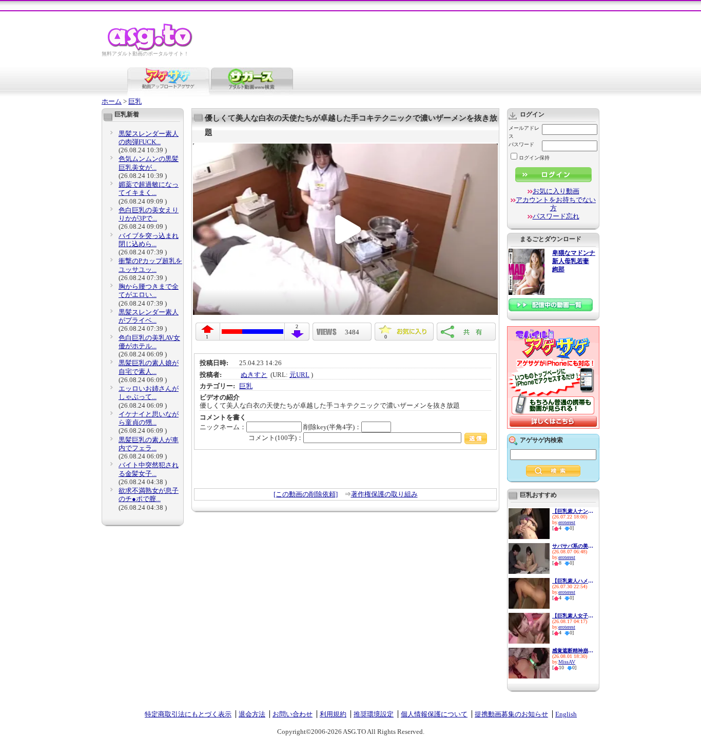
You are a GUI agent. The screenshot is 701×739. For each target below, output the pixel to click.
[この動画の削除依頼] (306, 494)
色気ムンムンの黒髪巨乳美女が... (149, 163)
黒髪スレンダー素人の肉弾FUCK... (149, 138)
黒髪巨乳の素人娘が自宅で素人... (149, 367)
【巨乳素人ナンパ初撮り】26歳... (572, 511)
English (566, 714)
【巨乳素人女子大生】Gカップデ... (572, 615)
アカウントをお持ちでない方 (556, 204)
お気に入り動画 (556, 191)
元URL (299, 374)
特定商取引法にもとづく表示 (188, 714)
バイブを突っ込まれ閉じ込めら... (149, 240)
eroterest (566, 522)
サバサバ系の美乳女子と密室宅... (572, 546)
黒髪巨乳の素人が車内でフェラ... (149, 444)
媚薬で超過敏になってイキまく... (149, 188)
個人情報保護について (434, 714)
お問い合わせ (292, 714)
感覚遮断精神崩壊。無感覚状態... (572, 650)
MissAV (566, 662)
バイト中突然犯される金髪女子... (149, 469)
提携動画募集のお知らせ (511, 714)
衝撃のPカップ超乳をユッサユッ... (150, 265)
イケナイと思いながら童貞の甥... (149, 418)
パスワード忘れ (556, 216)
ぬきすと (254, 374)
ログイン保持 (534, 158)
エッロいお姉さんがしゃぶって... (149, 393)
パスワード (521, 144)
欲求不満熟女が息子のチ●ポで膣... (149, 495)
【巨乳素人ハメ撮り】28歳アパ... (572, 581)
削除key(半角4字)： (332, 427)
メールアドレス (524, 132)
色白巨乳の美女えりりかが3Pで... (149, 214)
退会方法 (252, 714)
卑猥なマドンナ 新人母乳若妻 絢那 (573, 261)
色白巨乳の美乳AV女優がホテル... (149, 342)
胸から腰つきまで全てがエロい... (149, 290)
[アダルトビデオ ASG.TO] (151, 49)
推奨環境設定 (374, 714)
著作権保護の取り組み (384, 494)
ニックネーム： (223, 427)
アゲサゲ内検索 (541, 440)
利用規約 (333, 714)
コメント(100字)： (275, 438)
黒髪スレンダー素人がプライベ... (149, 316)
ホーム (112, 101)
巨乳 (135, 101)
